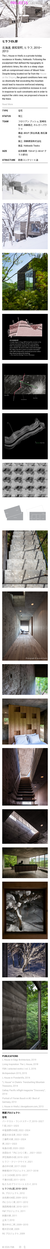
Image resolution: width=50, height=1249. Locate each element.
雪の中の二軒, (15, 1224)
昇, (9, 1143)
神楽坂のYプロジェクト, (20, 1170)
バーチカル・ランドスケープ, (23, 1121)
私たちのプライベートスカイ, (19, 1184)
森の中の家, (14, 1166)
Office (35, 3)
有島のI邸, (13, 1148)
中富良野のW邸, (16, 1130)
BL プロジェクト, (13, 1193)
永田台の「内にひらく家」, (22, 1152)
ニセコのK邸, (14, 1175)
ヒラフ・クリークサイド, (17, 1161)
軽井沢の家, (10, 1229)
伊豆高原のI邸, (15, 1157)
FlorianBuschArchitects (4, 3)
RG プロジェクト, (13, 1233)
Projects (19, 3)
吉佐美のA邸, (14, 1197)
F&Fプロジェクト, (13, 1211)
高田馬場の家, (15, 1206)
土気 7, (8, 1220)
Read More (7, 104)
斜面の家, (9, 1215)
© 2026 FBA (10, 1247)
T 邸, (10, 1126)
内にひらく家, (15, 1202)
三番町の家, (14, 1139)
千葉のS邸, (13, 1179)
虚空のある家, (15, 1135)
